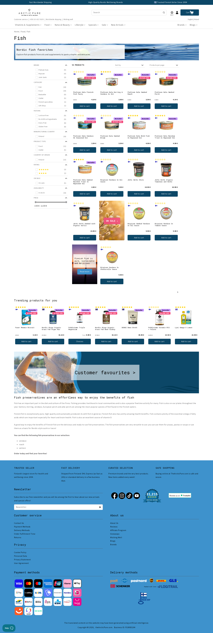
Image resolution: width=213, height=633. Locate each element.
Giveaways (114, 534)
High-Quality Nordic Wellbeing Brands (105, 2)
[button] (172, 12)
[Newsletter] (100, 507)
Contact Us (19, 523)
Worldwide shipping (53, 19)
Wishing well (68, 19)
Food (23, 31)
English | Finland (193, 19)
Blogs (112, 541)
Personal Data (20, 556)
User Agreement (21, 563)
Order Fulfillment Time (24, 534)
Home (16, 31)
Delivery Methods (22, 530)
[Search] (164, 12)
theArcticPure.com (103, 627)
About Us (114, 523)
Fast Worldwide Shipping (40, 2)
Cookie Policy (20, 552)
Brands (113, 544)
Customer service (21, 19)
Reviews (113, 526)
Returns (17, 537)
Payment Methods (22, 526)
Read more (84, 271)
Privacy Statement (22, 559)
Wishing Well (116, 537)
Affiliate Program (118, 530)
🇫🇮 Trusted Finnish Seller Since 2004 (170, 2)
